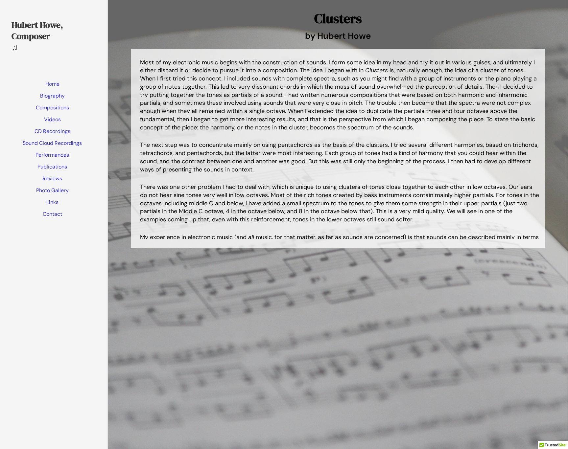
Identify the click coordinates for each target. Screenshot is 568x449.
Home (52, 83)
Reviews (52, 178)
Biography (52, 95)
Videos (52, 119)
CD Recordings (52, 131)
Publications (52, 166)
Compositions (52, 107)
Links (52, 202)
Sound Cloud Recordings (52, 143)
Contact (52, 214)
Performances (52, 154)
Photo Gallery (52, 190)
